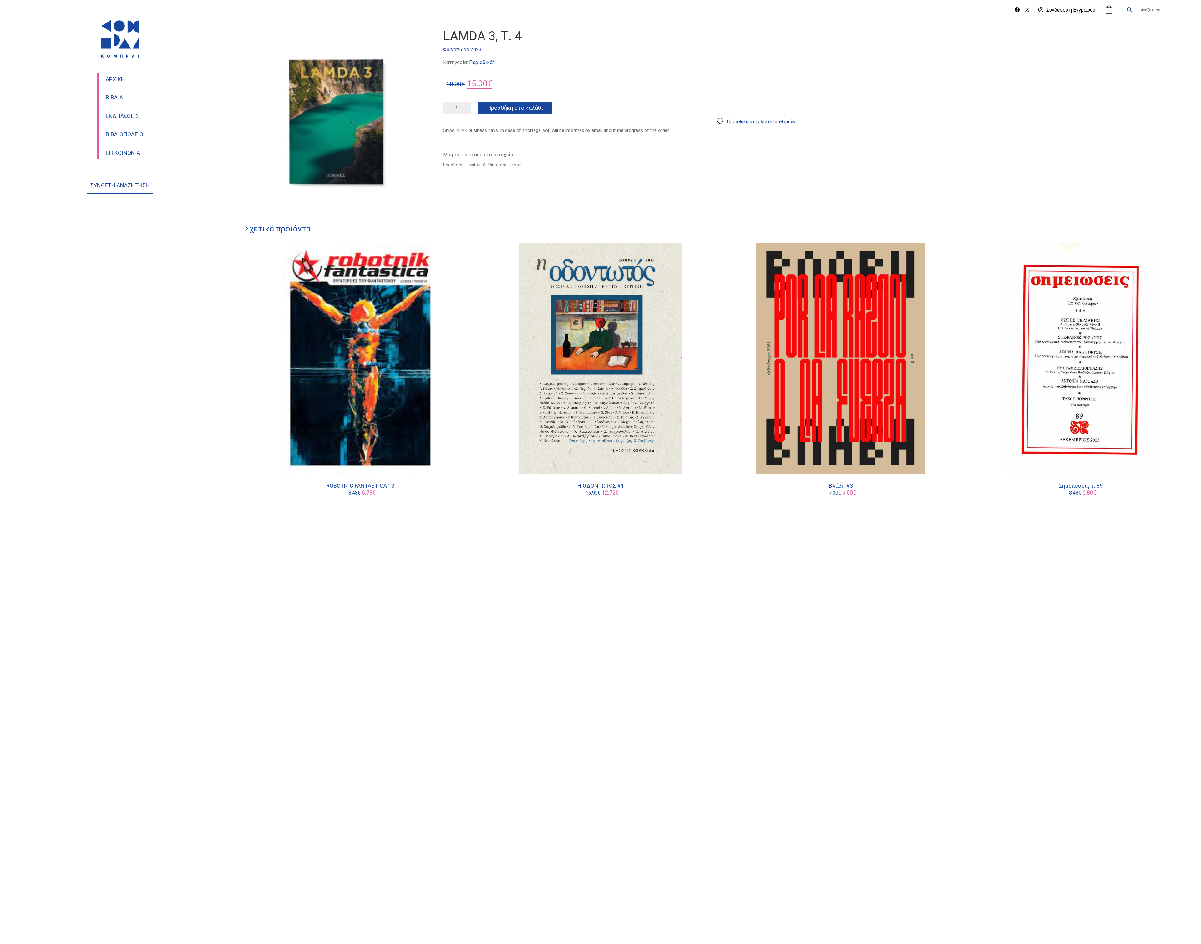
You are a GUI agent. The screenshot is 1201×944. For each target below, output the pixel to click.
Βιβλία (114, 97)
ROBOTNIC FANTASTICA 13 (360, 486)
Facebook (453, 165)
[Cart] (1109, 10)
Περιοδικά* (482, 62)
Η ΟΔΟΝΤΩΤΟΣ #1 (600, 486)
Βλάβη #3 (841, 486)
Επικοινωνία (123, 153)
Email (515, 165)
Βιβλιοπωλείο (124, 134)
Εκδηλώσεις (122, 116)
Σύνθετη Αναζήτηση (120, 185)
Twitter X (476, 165)
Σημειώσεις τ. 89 (1081, 486)
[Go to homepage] (120, 39)
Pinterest (497, 165)
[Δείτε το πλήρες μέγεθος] (253, 39)
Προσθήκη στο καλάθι (515, 107)
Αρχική (115, 79)
